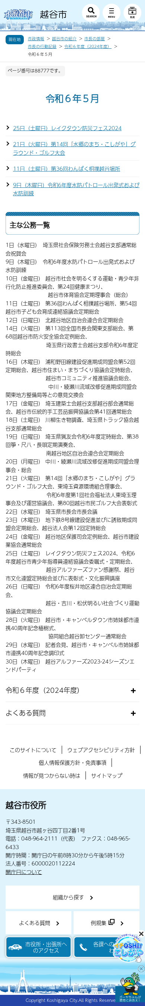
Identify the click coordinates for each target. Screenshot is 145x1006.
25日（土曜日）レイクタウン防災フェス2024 (67, 128)
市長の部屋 (94, 39)
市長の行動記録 (42, 46)
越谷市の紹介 (64, 39)
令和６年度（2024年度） (88, 46)
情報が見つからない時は (51, 775)
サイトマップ (106, 775)
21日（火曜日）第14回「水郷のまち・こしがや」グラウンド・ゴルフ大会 (74, 148)
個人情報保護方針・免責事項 (72, 762)
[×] (130, 987)
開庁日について (24, 872)
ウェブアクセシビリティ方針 (101, 750)
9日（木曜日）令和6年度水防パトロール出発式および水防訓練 (76, 189)
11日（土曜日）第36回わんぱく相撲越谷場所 (66, 168)
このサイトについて (33, 750)
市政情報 (36, 39)
